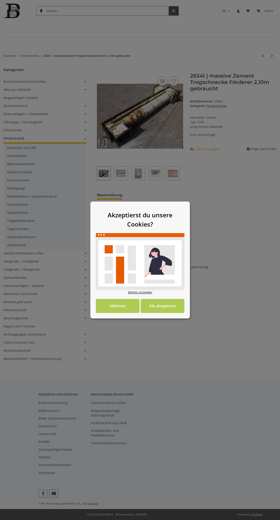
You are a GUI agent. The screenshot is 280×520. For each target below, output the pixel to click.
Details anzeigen (140, 292)
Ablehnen (118, 306)
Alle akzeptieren (162, 306)
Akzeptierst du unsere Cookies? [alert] (140, 219)
